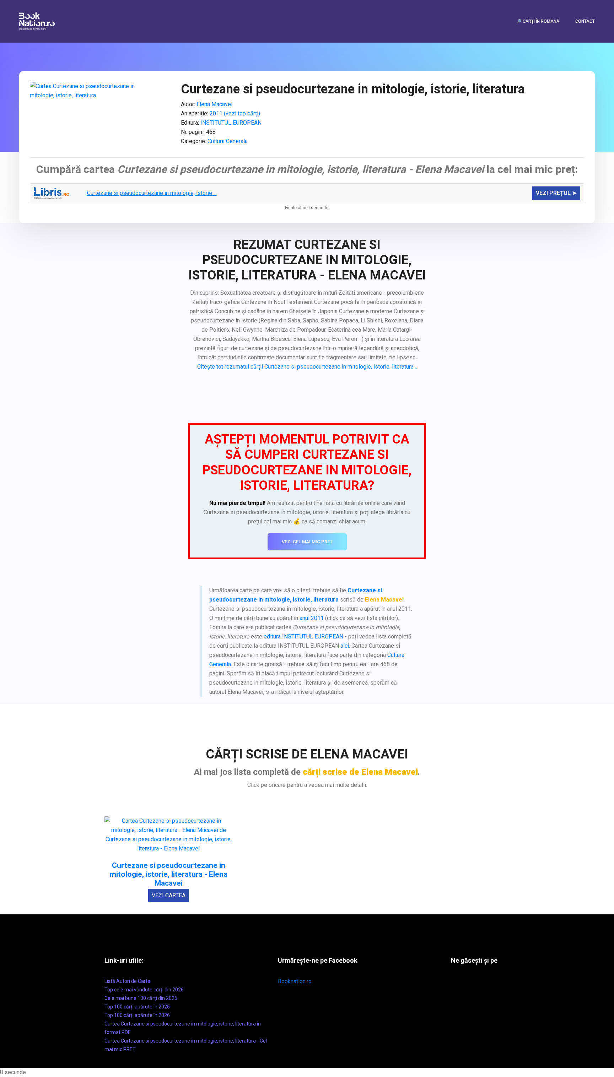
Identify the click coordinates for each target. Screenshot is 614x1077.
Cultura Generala (228, 141)
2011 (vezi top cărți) (235, 113)
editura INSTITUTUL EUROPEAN (303, 636)
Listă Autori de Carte (127, 981)
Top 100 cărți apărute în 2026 (137, 1007)
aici (344, 645)
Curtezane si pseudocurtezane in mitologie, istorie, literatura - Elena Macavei (168, 874)
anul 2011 (312, 618)
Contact (585, 21)
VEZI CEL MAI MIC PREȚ (307, 541)
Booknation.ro (295, 981)
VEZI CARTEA (168, 895)
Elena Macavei (214, 104)
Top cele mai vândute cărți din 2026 (144, 989)
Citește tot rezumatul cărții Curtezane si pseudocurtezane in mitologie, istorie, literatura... (307, 366)
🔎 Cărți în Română (537, 21)
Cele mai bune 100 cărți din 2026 (140, 998)
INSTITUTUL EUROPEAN (231, 122)
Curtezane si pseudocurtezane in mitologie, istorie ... (152, 193)
